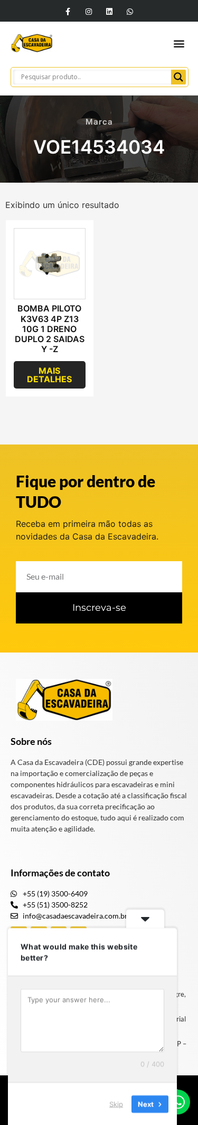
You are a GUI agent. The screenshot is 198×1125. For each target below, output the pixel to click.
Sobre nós (31, 741)
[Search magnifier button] (178, 77)
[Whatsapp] (130, 11)
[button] (178, 43)
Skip (116, 1103)
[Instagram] (88, 11)
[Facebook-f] (68, 11)
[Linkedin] (109, 11)
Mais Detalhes (49, 374)
